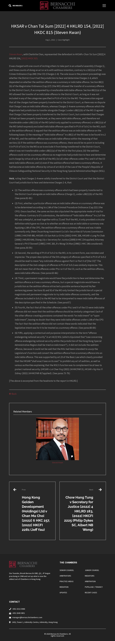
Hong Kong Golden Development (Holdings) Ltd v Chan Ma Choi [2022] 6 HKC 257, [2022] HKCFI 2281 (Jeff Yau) (36, 510)
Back (14, 393)
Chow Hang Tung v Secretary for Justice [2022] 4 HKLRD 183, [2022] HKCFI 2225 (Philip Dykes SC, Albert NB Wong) (78, 510)
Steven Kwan (15, 54)
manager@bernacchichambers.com (27, 617)
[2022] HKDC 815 (29, 58)
